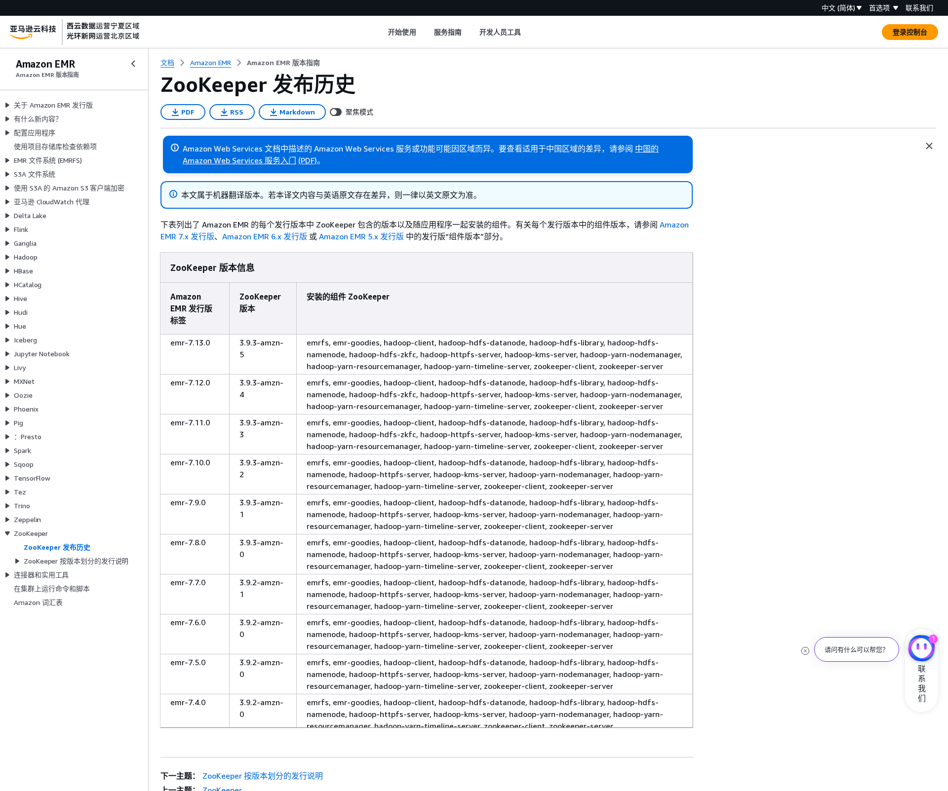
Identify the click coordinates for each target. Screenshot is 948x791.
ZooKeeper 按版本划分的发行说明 (262, 776)
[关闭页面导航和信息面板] (929, 146)
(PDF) (307, 160)
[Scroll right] (528, 32)
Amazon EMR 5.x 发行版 (361, 236)
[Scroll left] (381, 32)
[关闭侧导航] (133, 64)
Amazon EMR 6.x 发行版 (264, 236)
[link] (283, 63)
